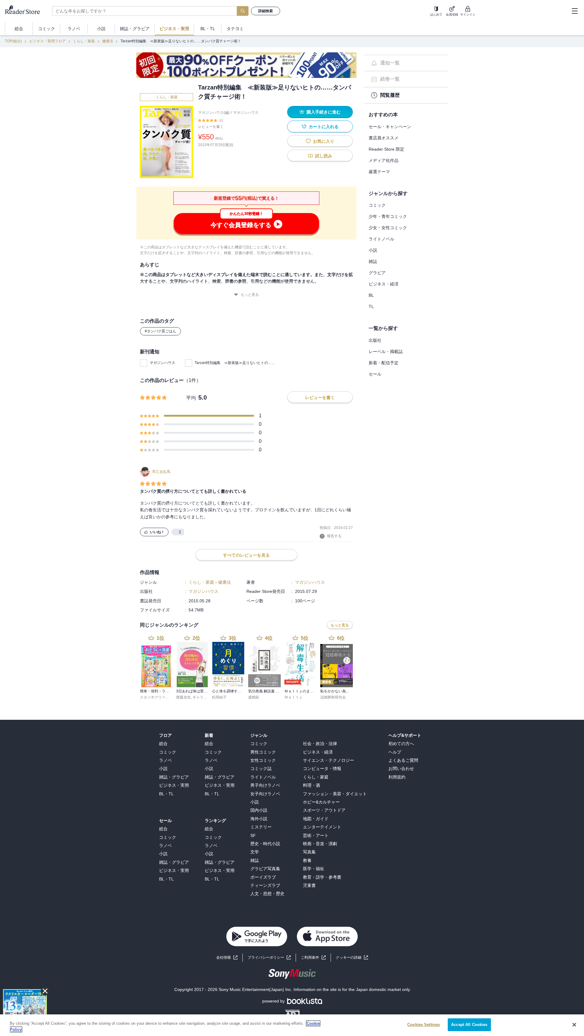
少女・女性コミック (388, 227)
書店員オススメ (383, 137)
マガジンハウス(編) (214, 112)
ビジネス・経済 (383, 284)
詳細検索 (265, 11)
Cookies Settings (423, 1024)
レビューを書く (211, 126)
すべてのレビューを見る (246, 555)
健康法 (107, 41)
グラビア (377, 272)
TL (371, 306)
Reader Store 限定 (386, 149)
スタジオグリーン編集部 (160, 697)
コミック (377, 205)
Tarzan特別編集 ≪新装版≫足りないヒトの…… (235, 363)
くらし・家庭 (84, 41)
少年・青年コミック (388, 216)
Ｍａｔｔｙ (293, 697)
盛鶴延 (253, 697)
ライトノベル (381, 238)
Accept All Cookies (469, 1024)
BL (371, 295)
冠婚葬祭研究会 (333, 697)
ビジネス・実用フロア (47, 41)
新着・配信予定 (383, 362)
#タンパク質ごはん (160, 331)
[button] (352, 958)
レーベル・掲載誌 (386, 351)
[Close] (574, 1024)
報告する (334, 536)
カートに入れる (324, 126)
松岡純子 (219, 697)
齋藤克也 (183, 697)
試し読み (323, 155)
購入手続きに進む (324, 112)
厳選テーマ (379, 171)
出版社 (375, 340)
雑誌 (373, 261)
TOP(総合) (13, 41)
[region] (292, 1025)
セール (375, 374)
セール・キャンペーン (390, 126)
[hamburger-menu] (575, 11)
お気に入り (323, 141)
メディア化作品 (383, 160)
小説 (373, 250)
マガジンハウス (246, 112)
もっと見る (250, 294)
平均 (191, 398)
